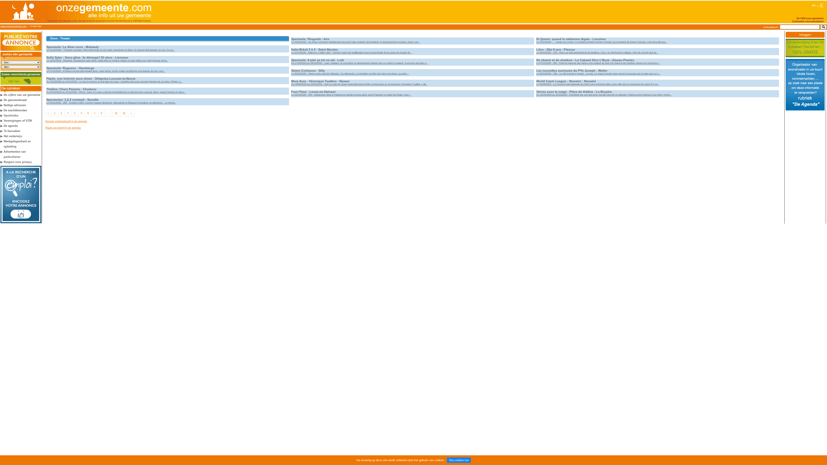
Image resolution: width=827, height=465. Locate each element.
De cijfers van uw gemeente (22, 94)
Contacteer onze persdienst (808, 21)
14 (116, 113)
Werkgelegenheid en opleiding (17, 144)
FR (814, 5)
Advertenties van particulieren (15, 154)
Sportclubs (11, 115)
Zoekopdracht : (771, 27)
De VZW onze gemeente (810, 18)
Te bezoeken (12, 131)
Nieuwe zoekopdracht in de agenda (66, 121)
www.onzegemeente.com (13, 26)
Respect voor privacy (18, 162)
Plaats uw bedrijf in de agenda (63, 127)
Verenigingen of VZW (18, 120)
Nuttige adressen (15, 105)
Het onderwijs (13, 136)
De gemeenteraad (15, 100)
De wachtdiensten (15, 110)
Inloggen (805, 34)
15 (124, 113)
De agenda (11, 125)
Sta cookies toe (459, 460)
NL (821, 5)
